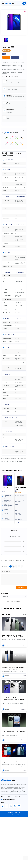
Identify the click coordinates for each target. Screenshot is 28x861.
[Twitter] (15, 806)
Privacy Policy (10, 812)
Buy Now (5, 57)
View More (24, 614)
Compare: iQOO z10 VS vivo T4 (9, 762)
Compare (14, 57)
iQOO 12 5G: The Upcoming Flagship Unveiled (13, 667)
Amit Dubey (7, 132)
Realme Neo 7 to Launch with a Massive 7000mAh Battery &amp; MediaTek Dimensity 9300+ (13, 699)
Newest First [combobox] (5, 596)
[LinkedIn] (11, 806)
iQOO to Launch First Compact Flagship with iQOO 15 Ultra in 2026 (12, 636)
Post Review (21, 587)
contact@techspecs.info (9, 799)
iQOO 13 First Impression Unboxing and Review (13, 731)
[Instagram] (2, 806)
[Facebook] (6, 806)
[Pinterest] (19, 806)
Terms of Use (17, 812)
